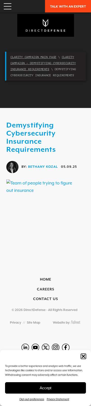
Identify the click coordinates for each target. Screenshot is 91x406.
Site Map (33, 322)
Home (45, 279)
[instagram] (55, 347)
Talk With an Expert (68, 6)
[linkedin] (25, 347)
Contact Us (45, 299)
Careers (45, 289)
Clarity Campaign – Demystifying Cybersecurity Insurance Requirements (43, 63)
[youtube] (35, 347)
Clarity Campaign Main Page (33, 57)
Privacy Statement (58, 399)
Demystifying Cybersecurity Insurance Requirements (31, 137)
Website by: (62, 322)
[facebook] (66, 347)
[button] (83, 356)
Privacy (15, 322)
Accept (45, 388)
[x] (45, 347)
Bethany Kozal (43, 167)
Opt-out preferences (31, 399)
